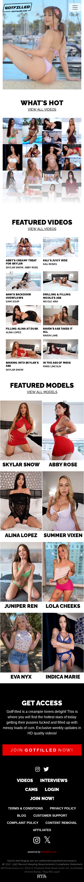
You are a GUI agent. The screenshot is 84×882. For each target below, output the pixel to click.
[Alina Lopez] (21, 501)
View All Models (42, 392)
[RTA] (42, 876)
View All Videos (42, 109)
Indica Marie (63, 677)
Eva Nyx (21, 677)
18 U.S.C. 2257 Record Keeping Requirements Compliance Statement (42, 864)
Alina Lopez (21, 535)
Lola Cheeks (63, 606)
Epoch (11, 860)
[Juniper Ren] (21, 572)
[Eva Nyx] (21, 643)
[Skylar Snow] (21, 430)
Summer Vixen (63, 535)
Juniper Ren (21, 606)
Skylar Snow (21, 464)
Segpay (24, 860)
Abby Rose (63, 464)
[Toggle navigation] (75, 7)
